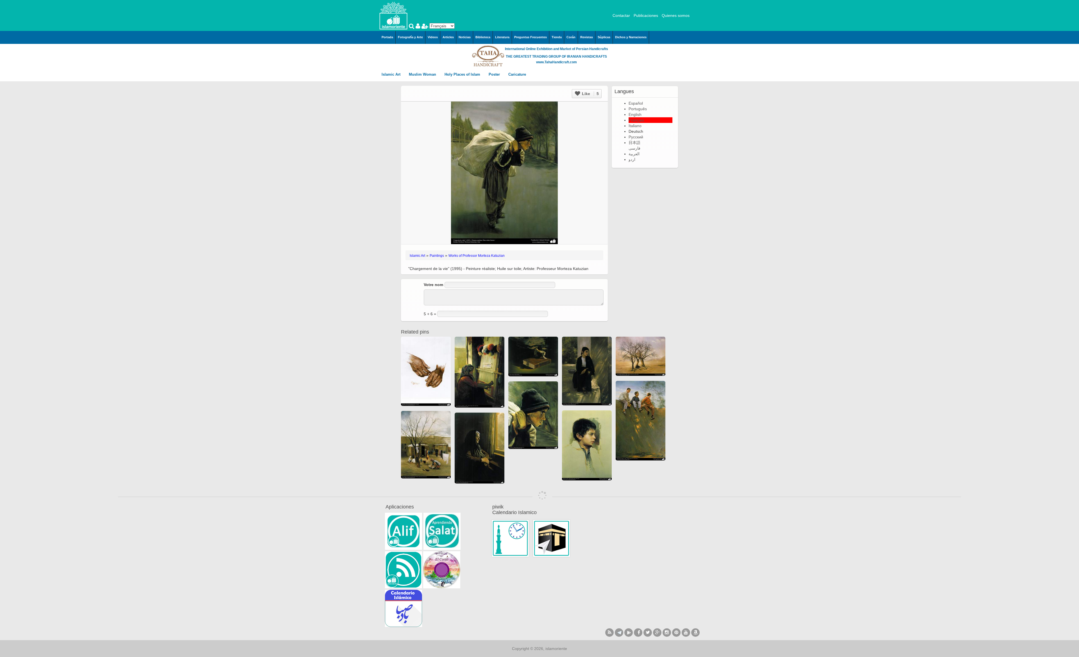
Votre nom (433, 284)
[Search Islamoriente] (412, 26)
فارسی (634, 148)
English (635, 114)
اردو (632, 159)
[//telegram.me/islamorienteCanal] (619, 632)
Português (638, 109)
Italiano (635, 125)
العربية (634, 154)
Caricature (517, 74)
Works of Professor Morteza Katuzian (476, 256)
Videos (433, 37)
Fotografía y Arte (410, 37)
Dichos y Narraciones (631, 37)
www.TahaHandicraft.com (556, 62)
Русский (636, 137)
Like (590, 93)
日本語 (634, 142)
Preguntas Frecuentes (530, 37)
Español (636, 103)
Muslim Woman (423, 74)
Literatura (502, 37)
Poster (495, 74)
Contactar (621, 15)
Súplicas (604, 37)
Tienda (557, 37)
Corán (570, 37)
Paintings (437, 256)
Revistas (586, 37)
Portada (387, 37)
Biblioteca (482, 37)
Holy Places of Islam (463, 74)
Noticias (465, 37)
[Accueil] (393, 15)
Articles (448, 37)
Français (636, 120)
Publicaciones (646, 15)
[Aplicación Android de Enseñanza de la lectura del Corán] (403, 531)
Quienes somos (676, 15)
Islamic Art (392, 74)
